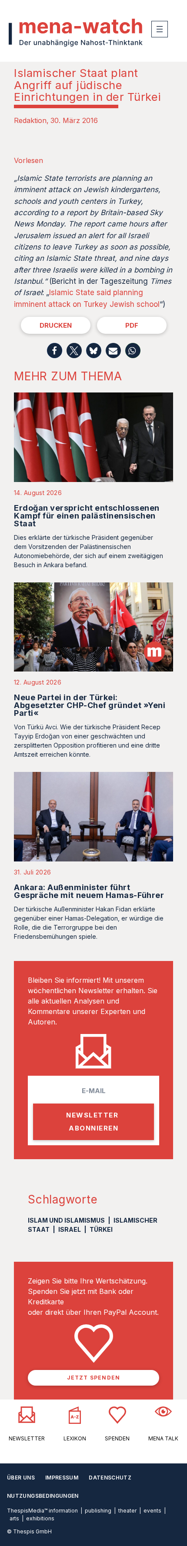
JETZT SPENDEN (93, 1377)
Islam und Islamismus (66, 1220)
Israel (69, 1229)
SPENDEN (117, 1438)
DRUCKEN (56, 325)
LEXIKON (74, 1438)
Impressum (61, 1477)
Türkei (101, 1229)
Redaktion (30, 120)
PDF (131, 325)
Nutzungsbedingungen (43, 1496)
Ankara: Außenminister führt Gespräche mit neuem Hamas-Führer (89, 891)
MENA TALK (163, 1438)
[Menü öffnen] (159, 29)
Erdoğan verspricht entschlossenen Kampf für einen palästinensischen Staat (87, 515)
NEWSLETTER (27, 1438)
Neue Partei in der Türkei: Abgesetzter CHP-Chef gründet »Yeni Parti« (89, 705)
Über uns (21, 1477)
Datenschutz (110, 1477)
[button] (54, 350)
